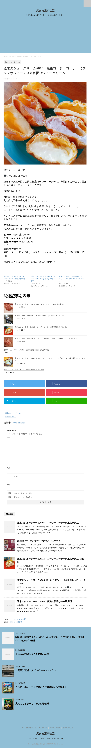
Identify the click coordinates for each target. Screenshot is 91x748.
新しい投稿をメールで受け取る (20, 497)
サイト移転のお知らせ (29, 728)
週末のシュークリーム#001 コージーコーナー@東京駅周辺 (48, 522)
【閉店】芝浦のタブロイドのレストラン (35, 670)
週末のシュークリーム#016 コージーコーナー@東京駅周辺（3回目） (43, 278)
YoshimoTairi (19, 422)
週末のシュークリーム (13, 413)
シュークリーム (10, 417)
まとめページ (43, 728)
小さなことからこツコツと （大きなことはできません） (46, 738)
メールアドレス (13, 476)
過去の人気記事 (55, 728)
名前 (8, 468)
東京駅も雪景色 (16, 622)
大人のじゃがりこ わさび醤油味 (32, 703)
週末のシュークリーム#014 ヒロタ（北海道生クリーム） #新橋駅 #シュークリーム (46, 338)
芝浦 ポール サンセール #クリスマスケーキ (39, 540)
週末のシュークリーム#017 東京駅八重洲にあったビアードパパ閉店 (40, 316)
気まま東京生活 (45, 10)
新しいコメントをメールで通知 (20, 493)
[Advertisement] (45, 35)
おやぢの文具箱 (68, 728)
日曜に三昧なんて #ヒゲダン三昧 (32, 653)
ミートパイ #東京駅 (18, 619)
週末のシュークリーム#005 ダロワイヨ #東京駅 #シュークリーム (71, 278)
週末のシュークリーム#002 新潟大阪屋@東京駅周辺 (24, 370)
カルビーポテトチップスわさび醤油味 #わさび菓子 (41, 687)
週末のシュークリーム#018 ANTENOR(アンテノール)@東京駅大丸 (40, 304)
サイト (9, 485)
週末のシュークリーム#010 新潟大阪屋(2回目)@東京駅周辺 (26, 350)
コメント (10, 438)
